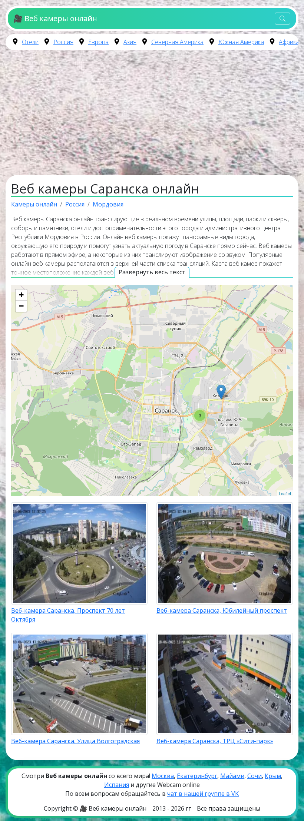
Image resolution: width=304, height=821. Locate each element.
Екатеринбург (197, 776)
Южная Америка (241, 42)
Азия (129, 42)
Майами (232, 776)
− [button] (21, 306)
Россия (63, 42)
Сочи (254, 776)
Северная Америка (177, 42)
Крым (273, 776)
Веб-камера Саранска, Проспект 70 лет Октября (68, 614)
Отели (30, 42)
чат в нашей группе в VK (203, 793)
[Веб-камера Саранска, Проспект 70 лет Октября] (221, 392)
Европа (98, 42)
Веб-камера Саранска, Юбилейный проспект (221, 610)
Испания (116, 785)
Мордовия (108, 204)
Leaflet (285, 493)
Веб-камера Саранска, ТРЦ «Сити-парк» (214, 741)
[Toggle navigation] (282, 19)
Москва (163, 776)
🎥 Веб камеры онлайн (55, 18)
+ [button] (21, 294)
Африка (289, 42)
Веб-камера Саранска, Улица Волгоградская (75, 741)
